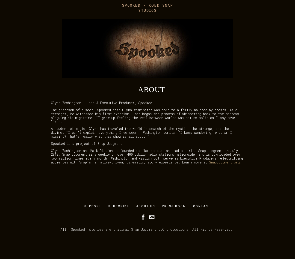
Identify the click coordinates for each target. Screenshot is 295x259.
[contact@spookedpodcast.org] (152, 217)
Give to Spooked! (59, 16)
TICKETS (12, 16)
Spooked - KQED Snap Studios (147, 8)
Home (31, 16)
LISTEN (89, 16)
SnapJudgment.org (224, 162)
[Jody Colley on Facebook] (143, 217)
